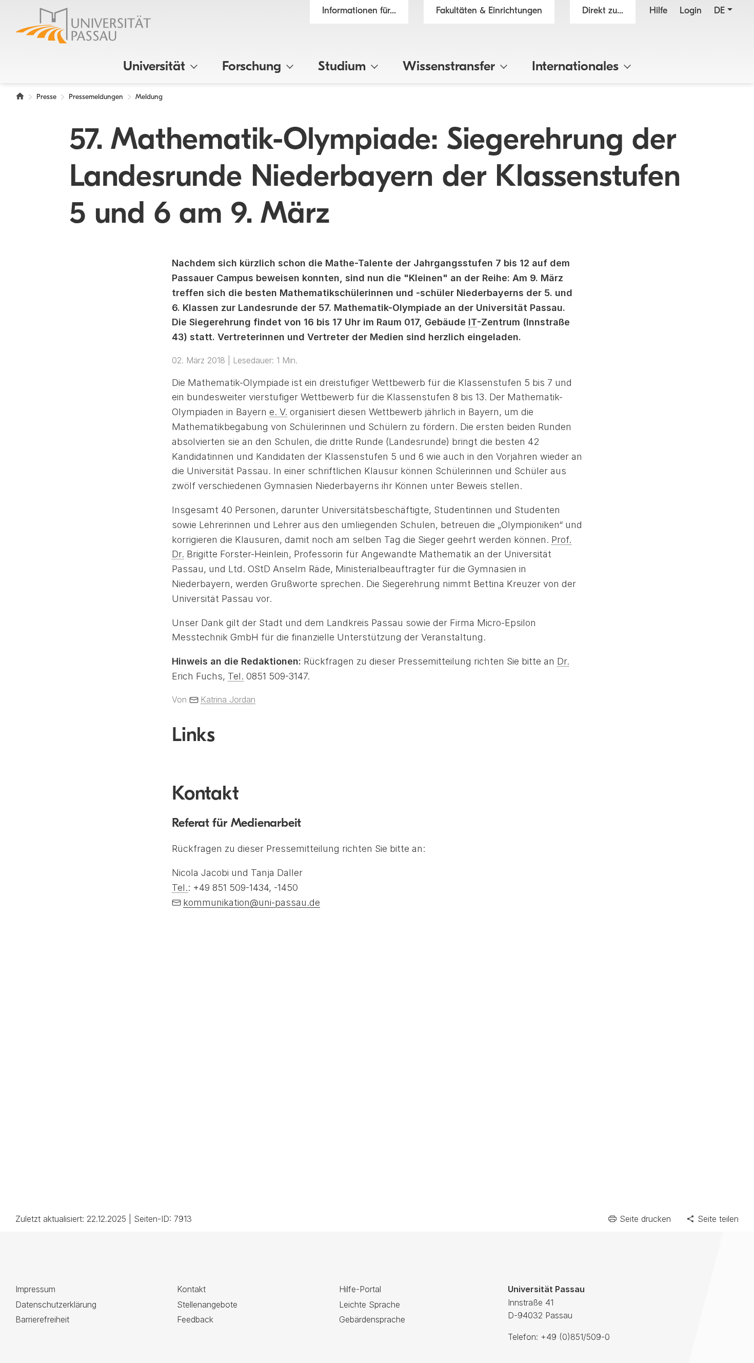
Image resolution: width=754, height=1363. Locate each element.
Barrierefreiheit (42, 1319)
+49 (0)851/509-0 (575, 1337)
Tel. (236, 676)
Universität (154, 67)
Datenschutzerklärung (55, 1304)
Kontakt (191, 1289)
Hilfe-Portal (360, 1289)
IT (472, 322)
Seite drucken (645, 1219)
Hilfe (658, 11)
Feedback (195, 1319)
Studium (342, 67)
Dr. (563, 661)
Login (691, 11)
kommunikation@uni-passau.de (251, 902)
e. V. (278, 411)
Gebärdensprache (372, 1319)
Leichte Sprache (369, 1304)
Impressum (35, 1289)
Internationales (575, 67)
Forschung (251, 67)
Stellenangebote (207, 1304)
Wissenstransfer (449, 67)
